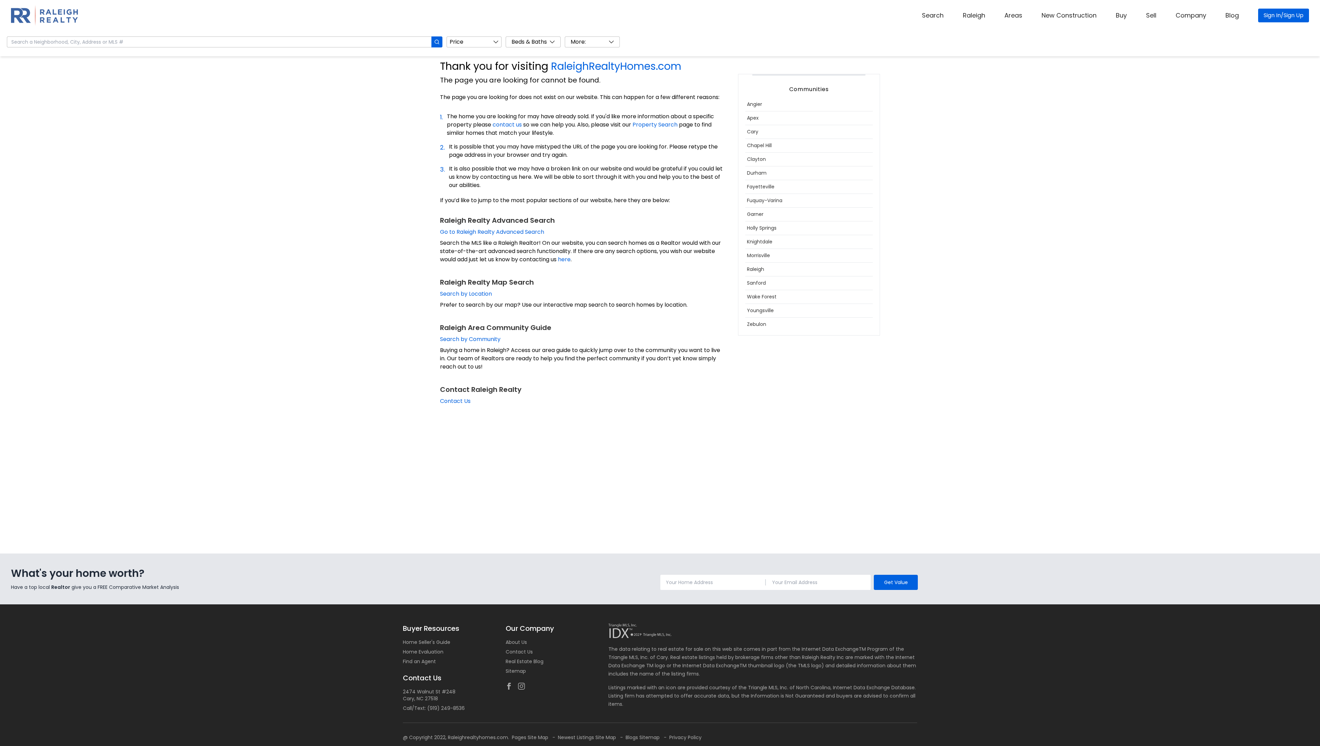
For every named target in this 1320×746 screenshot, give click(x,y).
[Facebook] (509, 686)
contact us (507, 125)
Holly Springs (762, 227)
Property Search (655, 125)
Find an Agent (419, 661)
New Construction (1069, 15)
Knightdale (759, 241)
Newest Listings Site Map (587, 737)
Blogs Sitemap (643, 737)
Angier (754, 104)
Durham (757, 172)
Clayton (756, 159)
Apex (753, 117)
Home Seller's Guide (426, 642)
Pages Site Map (531, 737)
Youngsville (760, 310)
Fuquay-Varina (764, 200)
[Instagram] (521, 686)
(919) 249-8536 (446, 708)
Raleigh (974, 15)
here (564, 259)
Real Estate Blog (524, 661)
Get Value (896, 582)
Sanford (756, 282)
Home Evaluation (423, 651)
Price (456, 42)
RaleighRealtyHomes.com (616, 66)
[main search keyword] (436, 41)
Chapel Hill (759, 145)
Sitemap (516, 671)
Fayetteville (760, 186)
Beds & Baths (529, 42)
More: (578, 42)
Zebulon (756, 324)
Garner (755, 214)
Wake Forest (762, 296)
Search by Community (470, 339)
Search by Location (466, 294)
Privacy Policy (685, 737)
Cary (752, 131)
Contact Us (455, 401)
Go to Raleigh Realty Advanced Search (492, 232)
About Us (516, 642)
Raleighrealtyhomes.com (478, 737)
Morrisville (758, 255)
